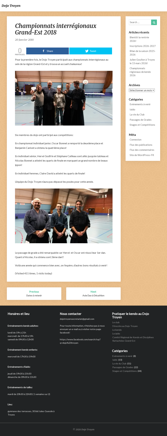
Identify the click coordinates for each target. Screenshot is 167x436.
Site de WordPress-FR (142, 155)
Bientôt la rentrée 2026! (139, 39)
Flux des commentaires (142, 149)
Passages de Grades (141, 119)
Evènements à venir (140, 104)
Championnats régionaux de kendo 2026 (140, 72)
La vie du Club (137, 114)
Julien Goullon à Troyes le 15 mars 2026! (142, 61)
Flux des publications (141, 144)
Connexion (135, 139)
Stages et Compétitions (142, 124)
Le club (116, 322)
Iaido (132, 109)
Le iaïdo (116, 333)
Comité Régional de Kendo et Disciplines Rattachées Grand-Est (133, 339)
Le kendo (117, 329)
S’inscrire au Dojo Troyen (125, 326)
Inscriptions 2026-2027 (143, 45)
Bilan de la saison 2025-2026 (143, 52)
